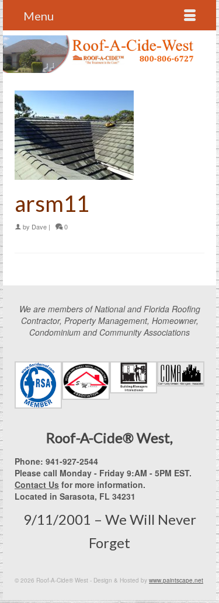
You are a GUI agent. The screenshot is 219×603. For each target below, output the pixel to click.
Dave (39, 226)
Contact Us (37, 484)
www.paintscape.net (176, 580)
